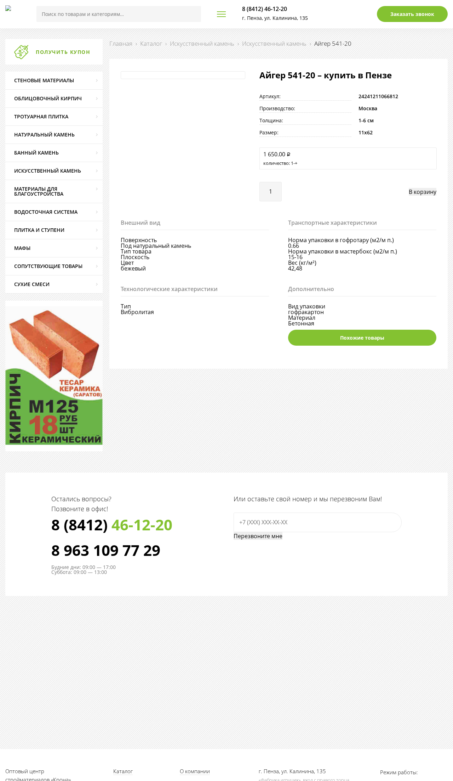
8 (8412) (111, 524)
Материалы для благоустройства (38, 191)
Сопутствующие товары (48, 266)
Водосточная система (46, 211)
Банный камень (36, 152)
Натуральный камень (44, 134)
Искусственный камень (202, 43)
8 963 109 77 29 (105, 550)
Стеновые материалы (44, 80)
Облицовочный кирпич (48, 98)
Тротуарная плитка (41, 116)
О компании (195, 771)
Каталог (151, 43)
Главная (120, 43)
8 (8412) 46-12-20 (264, 9)
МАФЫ (22, 248)
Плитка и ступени (39, 230)
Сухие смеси (32, 284)
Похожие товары (362, 337)
